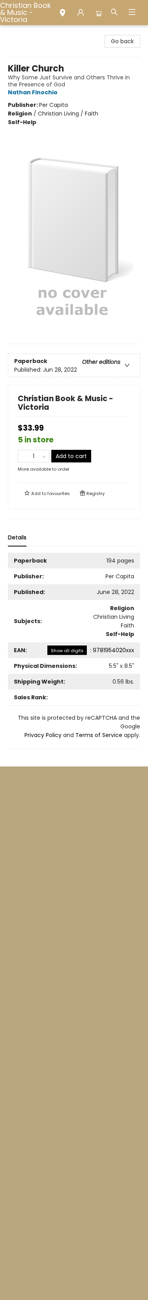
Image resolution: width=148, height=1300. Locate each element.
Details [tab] (17, 537)
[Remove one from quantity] (23, 456)
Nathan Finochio (33, 92)
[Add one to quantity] (44, 456)
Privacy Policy (43, 735)
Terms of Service (98, 735)
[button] (62, 14)
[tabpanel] (74, 651)
